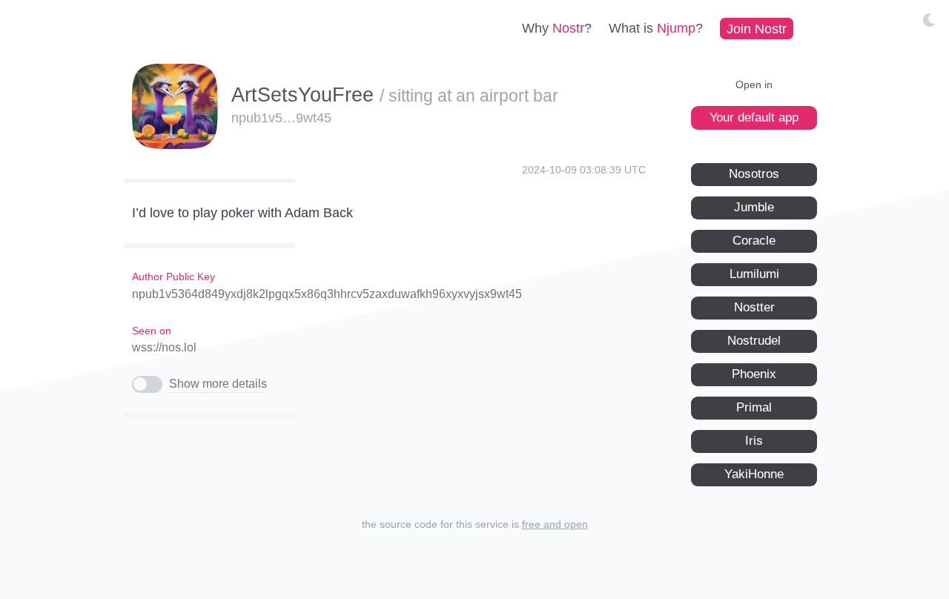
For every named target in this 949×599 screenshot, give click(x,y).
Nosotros (754, 174)
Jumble (754, 207)
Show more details (218, 383)
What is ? (656, 28)
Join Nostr (757, 28)
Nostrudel (754, 341)
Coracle (754, 241)
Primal (754, 407)
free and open (555, 524)
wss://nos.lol (164, 347)
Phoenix (754, 374)
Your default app (754, 117)
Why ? (557, 28)
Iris (754, 441)
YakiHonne (754, 474)
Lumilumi (754, 274)
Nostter (754, 307)
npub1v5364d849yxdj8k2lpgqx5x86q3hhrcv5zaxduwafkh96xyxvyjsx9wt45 (327, 294)
